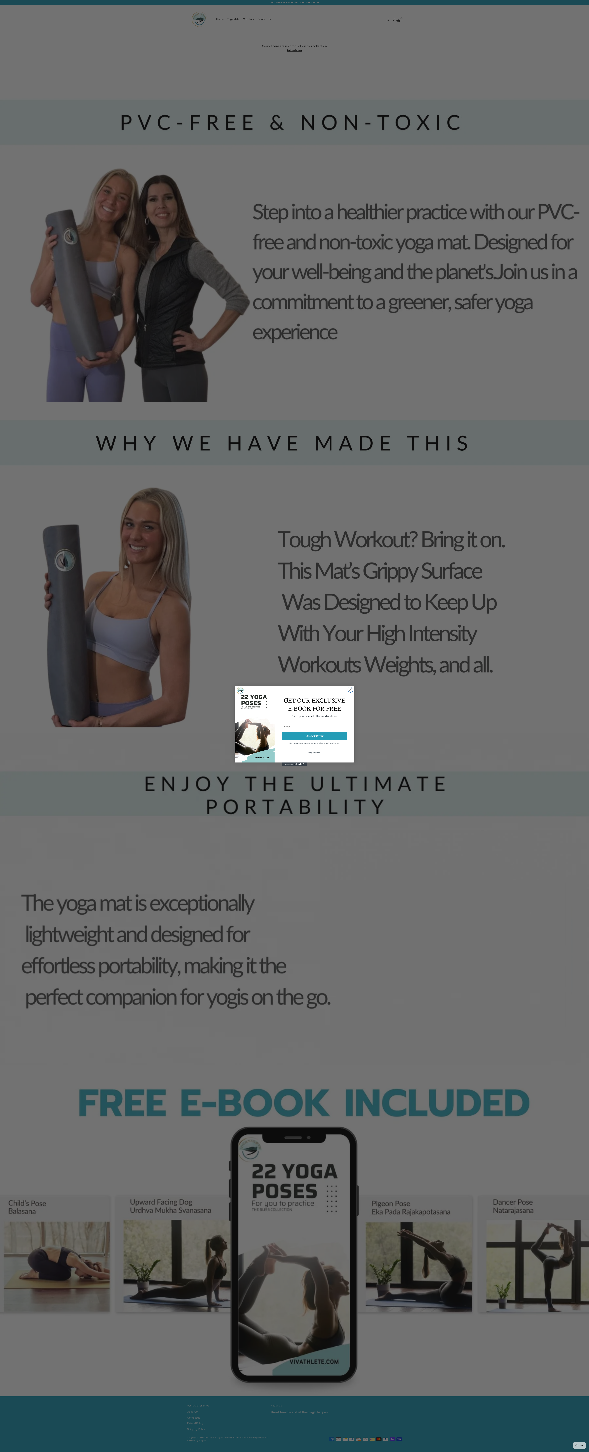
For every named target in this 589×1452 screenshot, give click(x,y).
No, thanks (314, 752)
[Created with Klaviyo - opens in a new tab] (294, 764)
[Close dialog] (350, 689)
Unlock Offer (314, 736)
